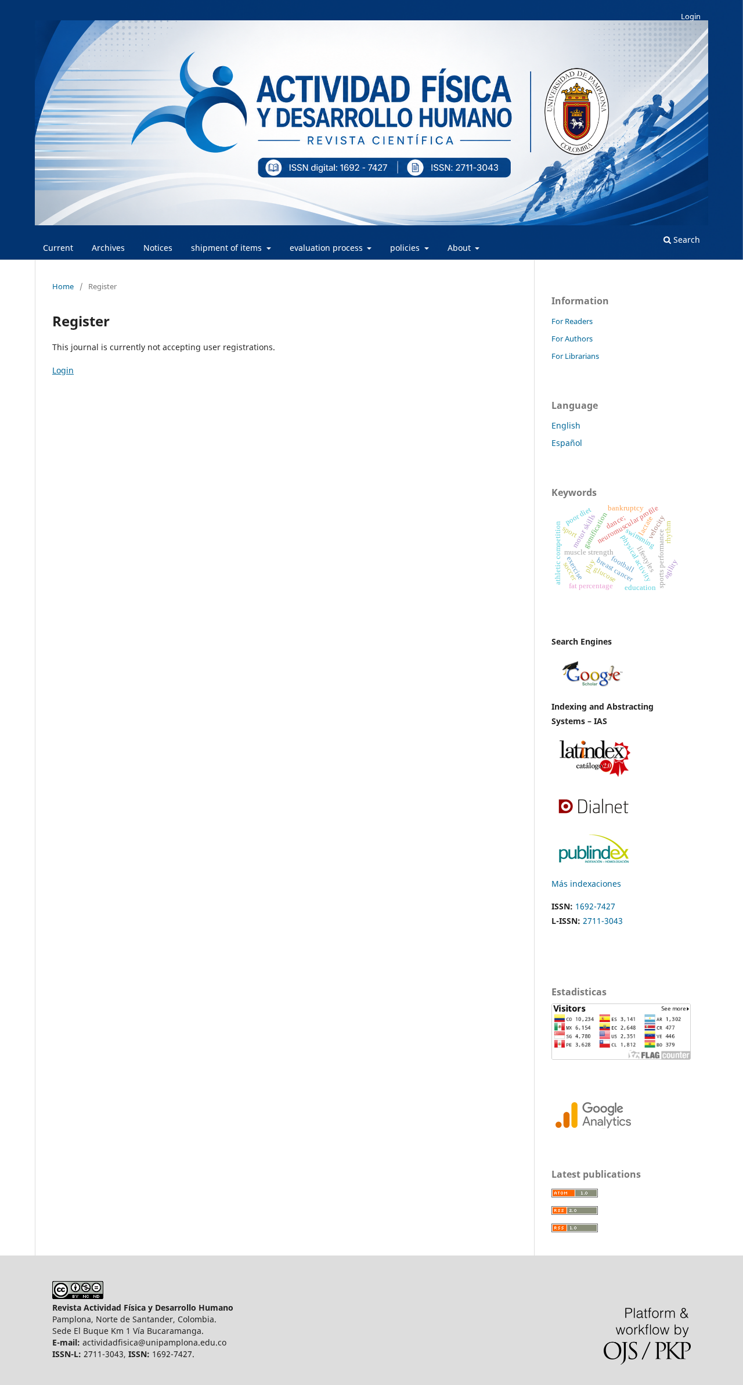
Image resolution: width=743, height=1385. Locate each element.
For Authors (572, 338)
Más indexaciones (586, 883)
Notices (157, 247)
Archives (108, 247)
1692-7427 (595, 906)
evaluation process (327, 247)
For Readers (572, 321)
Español (566, 442)
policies (406, 247)
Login (691, 16)
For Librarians (575, 356)
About (460, 247)
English (565, 425)
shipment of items (227, 247)
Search (685, 239)
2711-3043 (603, 920)
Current (58, 247)
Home (63, 286)
